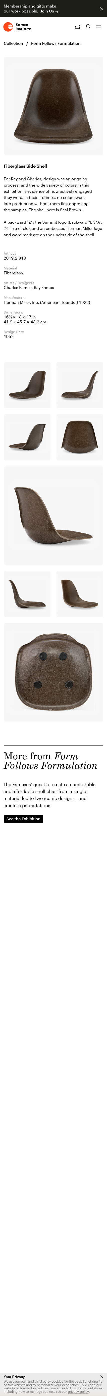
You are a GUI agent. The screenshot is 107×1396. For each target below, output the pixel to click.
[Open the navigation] (98, 27)
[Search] (88, 27)
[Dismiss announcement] (101, 8)
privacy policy (78, 1392)
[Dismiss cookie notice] (102, 1376)
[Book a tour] (77, 27)
